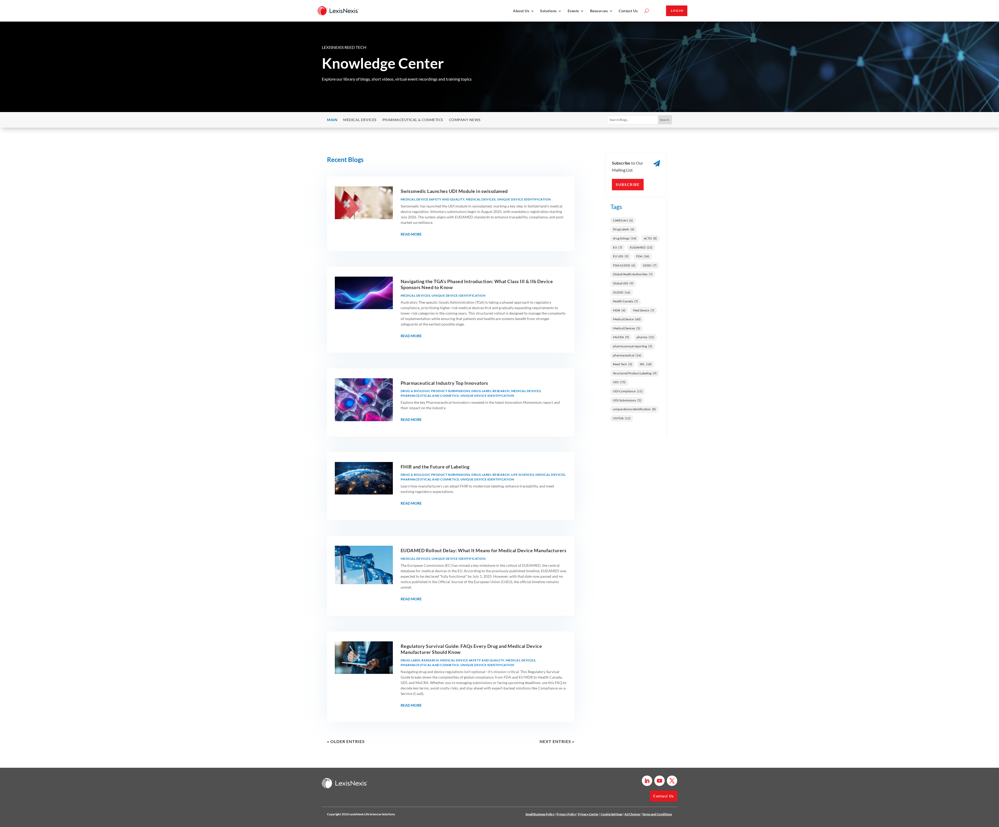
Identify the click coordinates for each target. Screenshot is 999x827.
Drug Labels (623, 229)
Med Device (643, 310)
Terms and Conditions (657, 814)
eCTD (650, 238)
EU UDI (621, 256)
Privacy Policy (566, 814)
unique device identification (634, 409)
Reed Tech (622, 364)
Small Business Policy (540, 814)
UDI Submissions (627, 400)
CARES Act (623, 220)
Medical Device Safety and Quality (433, 199)
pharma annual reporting (632, 346)
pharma (645, 337)
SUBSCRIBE (628, 184)
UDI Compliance (628, 391)
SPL (646, 364)
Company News (465, 120)
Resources (599, 11)
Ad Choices (632, 814)
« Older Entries (346, 741)
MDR (619, 310)
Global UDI (623, 283)
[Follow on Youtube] (659, 781)
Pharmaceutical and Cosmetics (430, 396)
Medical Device (627, 319)
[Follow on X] (672, 781)
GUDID (621, 292)
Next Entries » (557, 741)
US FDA (622, 418)
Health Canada (625, 301)
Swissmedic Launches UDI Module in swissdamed (454, 191)
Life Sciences (522, 475)
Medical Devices (360, 120)
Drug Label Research (490, 391)
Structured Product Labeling (635, 373)
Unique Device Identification (524, 199)
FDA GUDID (624, 265)
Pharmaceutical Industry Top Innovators (444, 383)
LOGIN (677, 10)
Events (573, 11)
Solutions (548, 11)
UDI (619, 382)
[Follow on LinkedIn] (647, 781)
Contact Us (628, 11)
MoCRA (621, 337)
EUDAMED (641, 247)
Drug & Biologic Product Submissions (435, 391)
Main (332, 120)
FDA (642, 256)
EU (617, 247)
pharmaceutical (627, 355)
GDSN (650, 265)
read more (411, 234)
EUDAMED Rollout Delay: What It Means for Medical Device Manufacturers (484, 550)
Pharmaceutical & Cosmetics (412, 120)
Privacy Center (588, 814)
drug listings (624, 238)
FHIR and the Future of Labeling (435, 467)
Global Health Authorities (633, 274)
